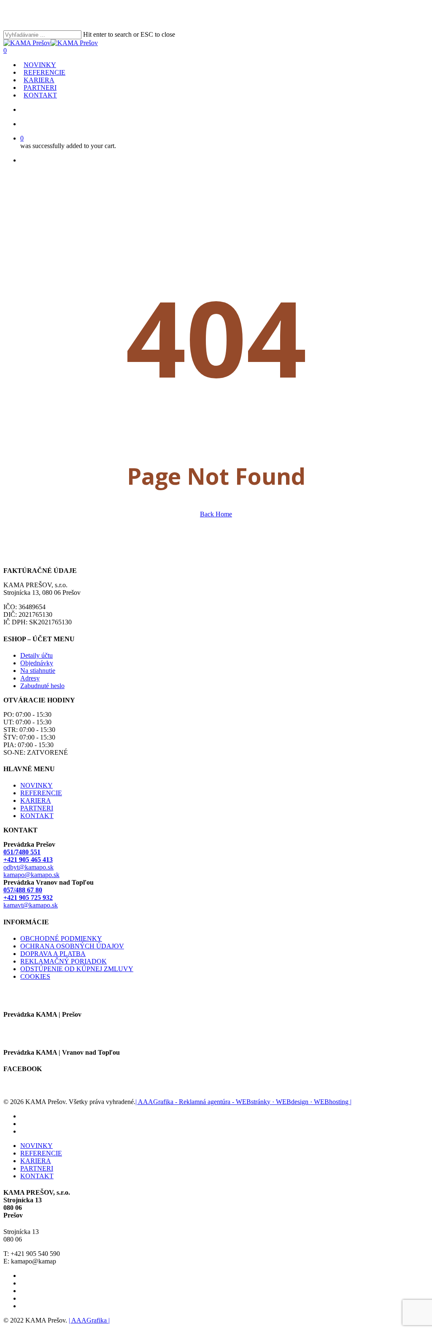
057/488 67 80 (22, 890)
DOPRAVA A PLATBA (53, 953)
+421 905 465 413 (28, 859)
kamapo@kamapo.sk (31, 874)
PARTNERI (36, 808)
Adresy (30, 678)
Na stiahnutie (37, 670)
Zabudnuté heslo (42, 685)
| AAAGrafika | (89, 1320)
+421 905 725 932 (28, 897)
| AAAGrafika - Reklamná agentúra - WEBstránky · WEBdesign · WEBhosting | (243, 1101)
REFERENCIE (41, 792)
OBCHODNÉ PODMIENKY (61, 938)
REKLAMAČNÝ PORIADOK (63, 961)
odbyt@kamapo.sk (28, 867)
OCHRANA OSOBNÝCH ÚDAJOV (72, 946)
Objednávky (36, 663)
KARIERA (35, 800)
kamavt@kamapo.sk (30, 905)
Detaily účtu (36, 655)
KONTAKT (37, 815)
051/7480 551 (21, 852)
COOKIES (35, 976)
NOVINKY (36, 785)
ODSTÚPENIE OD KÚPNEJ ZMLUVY (76, 968)
